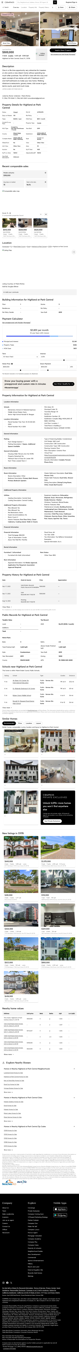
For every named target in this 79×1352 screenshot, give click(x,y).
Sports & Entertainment (36, 1261)
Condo (39, 123)
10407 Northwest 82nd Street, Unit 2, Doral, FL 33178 (13, 1037)
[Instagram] (4, 1282)
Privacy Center (51, 1288)
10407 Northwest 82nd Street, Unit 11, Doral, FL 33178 (13, 1031)
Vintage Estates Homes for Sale (13, 1088)
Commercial (32, 1257)
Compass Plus (32, 1242)
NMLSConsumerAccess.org (34, 1346)
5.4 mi (71, 695)
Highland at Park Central (39, 246)
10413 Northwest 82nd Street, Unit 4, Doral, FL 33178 (13, 1043)
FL (11, 246)
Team (4, 1211)
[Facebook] (8, 1282)
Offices (4, 1229)
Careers (5, 1223)
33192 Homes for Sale (10, 1134)
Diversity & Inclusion (34, 1248)
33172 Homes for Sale (10, 1146)
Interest (43, 354)
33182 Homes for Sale (10, 1142)
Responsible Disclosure (17, 1290)
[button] (2, 2)
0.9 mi (71, 689)
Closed (15, 112)
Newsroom (6, 1233)
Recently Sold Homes (35, 1273)
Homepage (5, 246)
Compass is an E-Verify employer (37, 1290)
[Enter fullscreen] (74, 252)
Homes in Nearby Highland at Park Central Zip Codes (25, 1126)
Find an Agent (32, 1233)
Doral (28, 246)
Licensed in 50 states (9, 1348)
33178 (28, 58)
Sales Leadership (8, 1214)
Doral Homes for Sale (10, 1105)
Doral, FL (23, 58)
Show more (7, 1092)
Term (4, 354)
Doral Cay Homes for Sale (11, 1084)
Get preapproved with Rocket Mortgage (63, 54)
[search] (55, 2)
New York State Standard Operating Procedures (16, 1337)
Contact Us (6, 1226)
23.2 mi (71, 682)
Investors (5, 1217)
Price (20, 723)
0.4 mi (71, 702)
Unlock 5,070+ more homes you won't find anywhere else (57, 806)
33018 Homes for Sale (10, 1130)
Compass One (33, 1223)
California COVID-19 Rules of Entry (28, 1293)
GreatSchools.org (32, 710)
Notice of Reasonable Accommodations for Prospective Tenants (21, 1339)
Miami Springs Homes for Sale (13, 1117)
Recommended (9, 723)
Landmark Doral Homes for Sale (13, 1073)
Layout (38, 723)
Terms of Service (39, 1288)
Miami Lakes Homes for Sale (12, 1113)
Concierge (31, 1208)
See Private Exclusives (52, 821)
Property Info (33, 7)
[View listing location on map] (41, 54)
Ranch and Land (33, 1267)
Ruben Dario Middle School (22, 695)
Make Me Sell (32, 1226)
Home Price (6, 364)
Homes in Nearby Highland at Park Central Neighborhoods (27, 1069)
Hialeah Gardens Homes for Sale (13, 1102)
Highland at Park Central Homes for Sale (16, 1077)
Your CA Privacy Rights (52, 1293)
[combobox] (35, 2)
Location (24, 7)
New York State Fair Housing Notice (13, 1336)
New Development (34, 1254)
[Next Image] (14, 222)
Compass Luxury (33, 1229)
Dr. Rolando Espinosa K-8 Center (24, 689)
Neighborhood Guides (35, 1251)
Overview (16, 7)
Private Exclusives (34, 1211)
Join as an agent (8, 1220)
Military (30, 1264)
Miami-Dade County (17, 133)
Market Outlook (33, 1220)
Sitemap (30, 1276)
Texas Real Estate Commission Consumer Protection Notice (20, 1332)
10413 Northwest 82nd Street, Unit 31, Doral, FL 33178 (13, 1025)
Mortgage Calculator (35, 1236)
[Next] (76, 29)
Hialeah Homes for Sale (11, 1109)
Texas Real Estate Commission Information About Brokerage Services (22, 1330)
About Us (5, 1208)
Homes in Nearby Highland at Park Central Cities (23, 1098)
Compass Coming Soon (36, 1214)
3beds (4, 56)
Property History (44, 7)
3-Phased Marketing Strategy (38, 1217)
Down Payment (45, 364)
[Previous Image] (4, 222)
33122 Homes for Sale (10, 1138)
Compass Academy (34, 1239)
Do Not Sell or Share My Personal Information (17, 1288)
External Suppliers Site (35, 1270)
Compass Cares (33, 1245)
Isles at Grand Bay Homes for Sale (14, 1081)
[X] (12, 1282)
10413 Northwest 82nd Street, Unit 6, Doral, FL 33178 (13, 1049)
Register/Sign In (71, 2)
